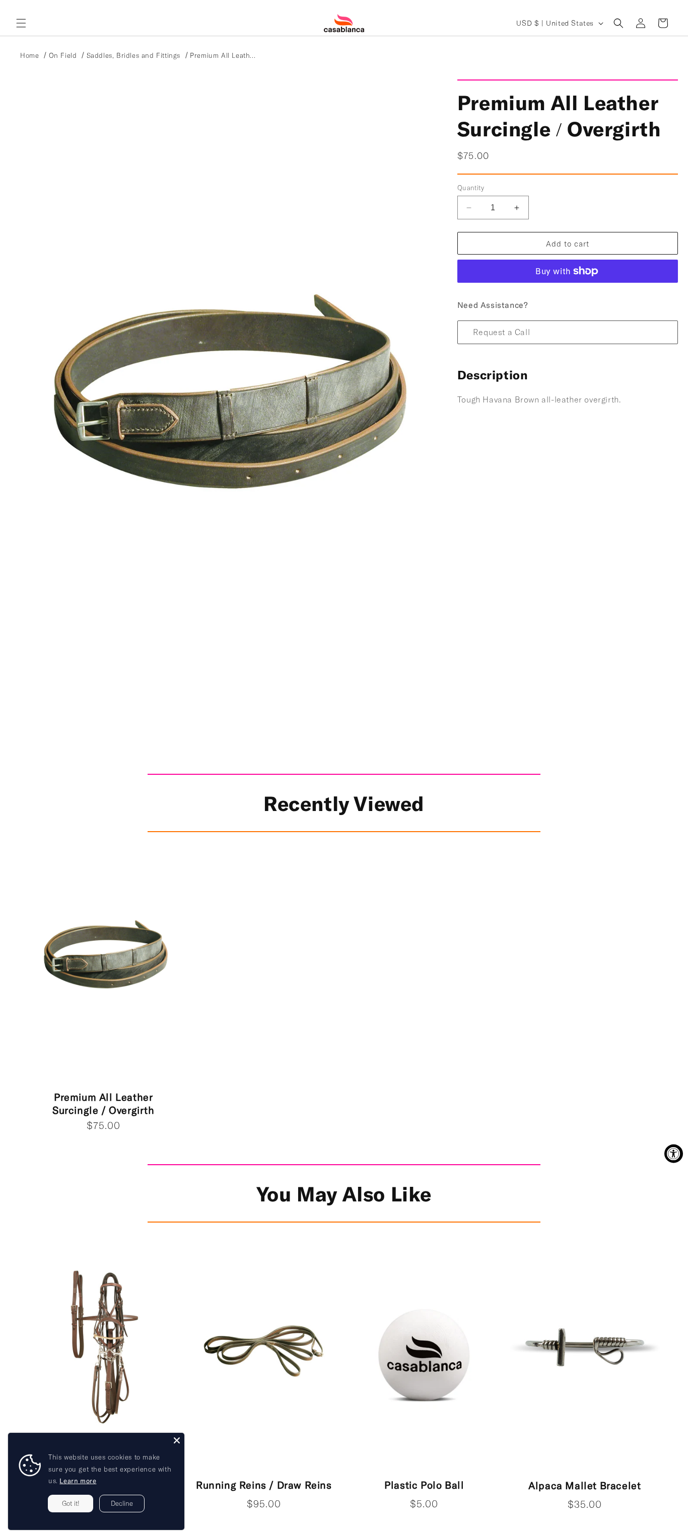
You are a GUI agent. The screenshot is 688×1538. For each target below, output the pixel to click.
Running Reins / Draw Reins (264, 1485)
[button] (21, 23)
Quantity (470, 188)
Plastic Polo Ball (424, 1485)
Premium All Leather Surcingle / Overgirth (103, 1103)
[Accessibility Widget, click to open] (673, 1153)
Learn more (77, 1481)
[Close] (177, 1440)
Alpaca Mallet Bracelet (584, 1485)
